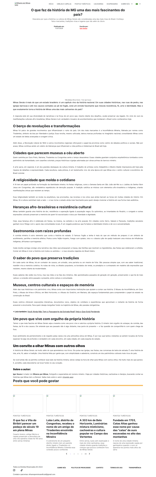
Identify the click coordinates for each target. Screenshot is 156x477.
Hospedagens (112, 4)
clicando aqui (68, 377)
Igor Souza (83, 28)
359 (86, 453)
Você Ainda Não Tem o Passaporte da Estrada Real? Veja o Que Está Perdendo (63, 311)
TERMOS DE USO (116, 468)
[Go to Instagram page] (15, 470)
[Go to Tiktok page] (22, 470)
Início (51, 4)
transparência (135, 468)
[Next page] (89, 454)
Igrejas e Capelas (64, 4)
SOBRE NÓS (61, 468)
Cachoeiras (98, 4)
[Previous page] (66, 454)
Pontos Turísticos (82, 4)
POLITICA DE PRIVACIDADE (81, 468)
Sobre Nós (125, 4)
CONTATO (99, 468)
